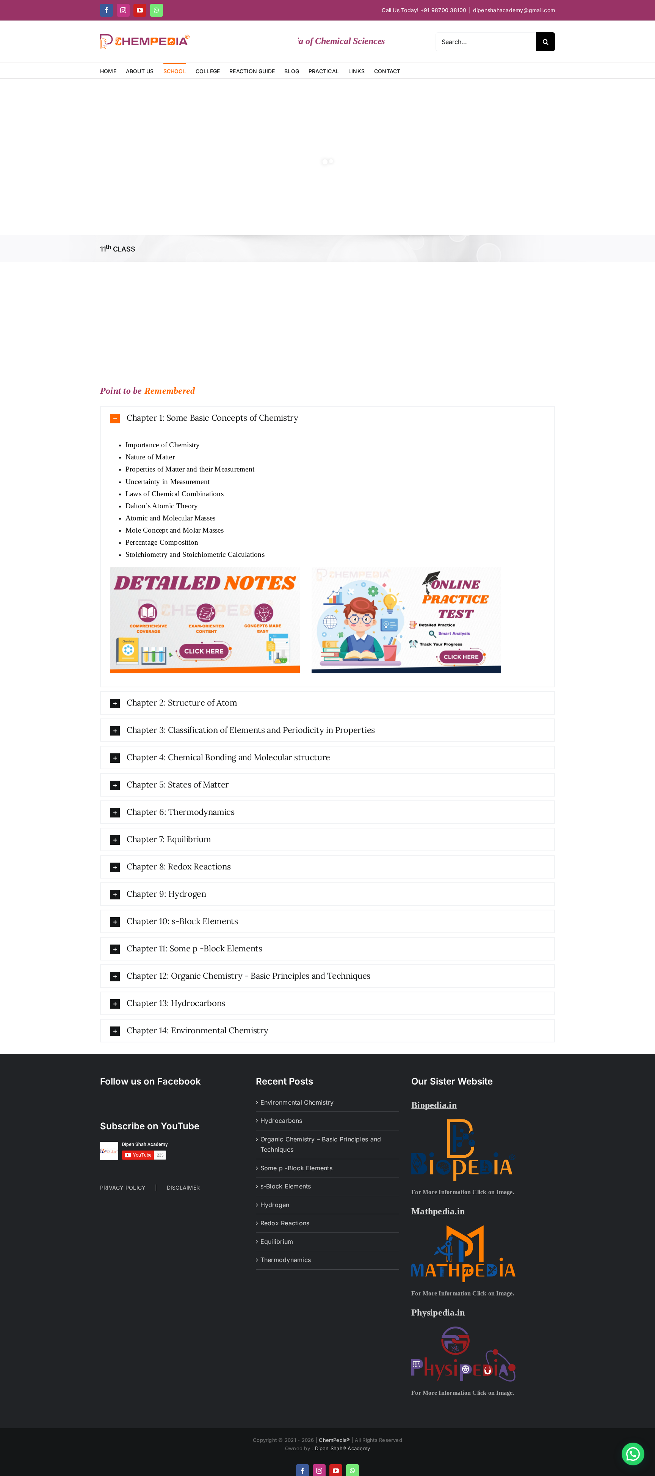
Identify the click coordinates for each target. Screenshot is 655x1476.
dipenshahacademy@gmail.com (514, 10)
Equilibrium (276, 1241)
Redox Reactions (285, 1223)
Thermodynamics (285, 1260)
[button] (327, 418)
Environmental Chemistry (297, 1102)
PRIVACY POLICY (123, 1187)
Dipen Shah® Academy (342, 1448)
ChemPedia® (335, 1440)
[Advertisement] (327, 319)
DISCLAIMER (183, 1187)
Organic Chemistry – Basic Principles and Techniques (320, 1144)
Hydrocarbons (281, 1120)
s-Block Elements (285, 1186)
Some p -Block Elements (296, 1168)
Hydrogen (275, 1205)
